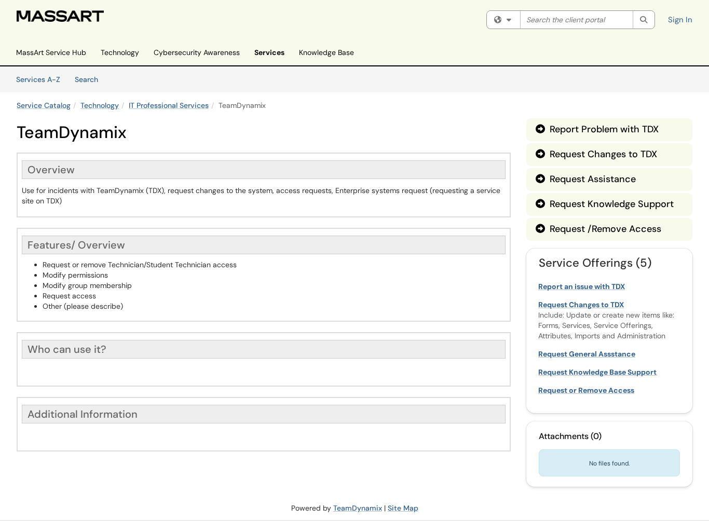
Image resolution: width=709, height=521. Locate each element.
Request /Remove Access (598, 229)
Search (90, 79)
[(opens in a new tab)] (60, 16)
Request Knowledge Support (605, 204)
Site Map (403, 508)
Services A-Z (38, 79)
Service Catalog (44, 105)
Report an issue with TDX (581, 286)
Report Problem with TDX (597, 129)
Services (269, 52)
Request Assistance (586, 179)
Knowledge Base (326, 52)
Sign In (680, 20)
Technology (120, 52)
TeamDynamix (357, 508)
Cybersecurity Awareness (197, 52)
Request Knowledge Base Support (597, 372)
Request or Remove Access (586, 390)
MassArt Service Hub (51, 52)
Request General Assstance (586, 354)
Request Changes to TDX (596, 154)
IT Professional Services (169, 105)
